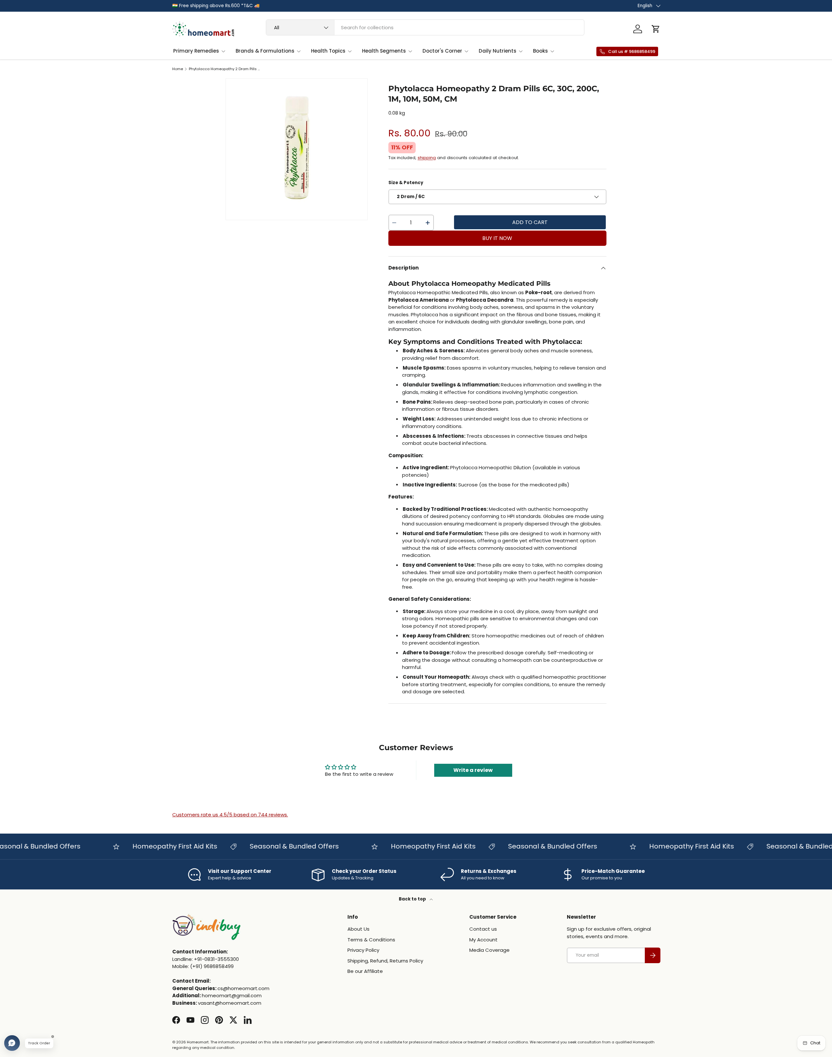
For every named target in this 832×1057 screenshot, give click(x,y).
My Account (483, 939)
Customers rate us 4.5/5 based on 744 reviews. (230, 814)
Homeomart (198, 1042)
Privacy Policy (363, 950)
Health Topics (328, 50)
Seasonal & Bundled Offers (279, 846)
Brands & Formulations (265, 50)
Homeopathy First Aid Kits (159, 846)
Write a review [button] (473, 770)
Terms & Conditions (371, 939)
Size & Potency (405, 183)
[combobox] (425, 27)
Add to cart (530, 222)
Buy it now (497, 238)
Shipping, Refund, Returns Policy (385, 960)
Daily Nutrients (497, 50)
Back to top (413, 899)
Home (177, 69)
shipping (427, 158)
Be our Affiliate (365, 971)
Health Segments (384, 50)
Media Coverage (489, 950)
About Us (358, 928)
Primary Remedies (196, 50)
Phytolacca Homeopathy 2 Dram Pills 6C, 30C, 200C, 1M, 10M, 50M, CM (225, 69)
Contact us (483, 928)
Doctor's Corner (442, 50)
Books (540, 50)
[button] (656, 29)
